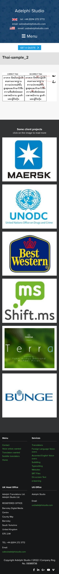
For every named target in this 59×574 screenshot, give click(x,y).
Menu (32, 36)
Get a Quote (28, 47)
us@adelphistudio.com (37, 28)
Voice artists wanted (11, 448)
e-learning (36, 480)
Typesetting (37, 466)
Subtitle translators (11, 456)
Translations (37, 445)
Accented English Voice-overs (43, 457)
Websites (36, 469)
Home (5, 460)
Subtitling (36, 462)
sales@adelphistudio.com (32, 24)
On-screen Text (39, 477)
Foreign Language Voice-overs (43, 450)
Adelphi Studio (29, 10)
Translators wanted (11, 452)
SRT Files (36, 473)
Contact (5, 445)
